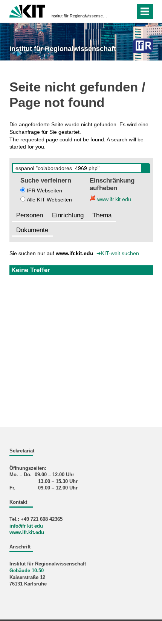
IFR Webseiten (44, 190)
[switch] (128, 11)
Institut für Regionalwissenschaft (78, 16)
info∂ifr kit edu (26, 526)
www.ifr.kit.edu (113, 199)
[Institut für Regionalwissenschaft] (143, 46)
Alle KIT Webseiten (49, 200)
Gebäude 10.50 (26, 570)
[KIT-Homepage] (27, 10)
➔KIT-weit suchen (117, 253)
